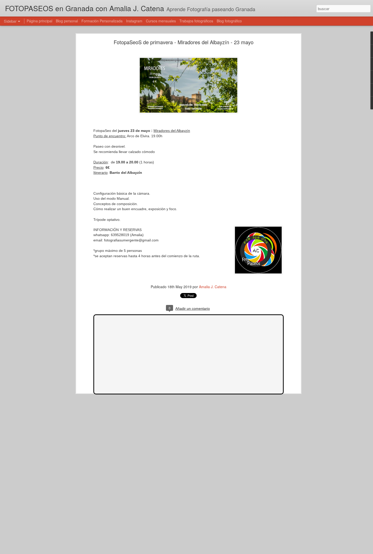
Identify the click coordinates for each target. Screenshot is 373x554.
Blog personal (67, 20)
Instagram (134, 20)
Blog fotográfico (229, 20)
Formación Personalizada (102, 20)
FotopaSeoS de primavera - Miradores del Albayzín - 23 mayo (183, 42)
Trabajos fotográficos (196, 20)
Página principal (39, 20)
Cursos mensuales (161, 20)
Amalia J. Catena (212, 286)
